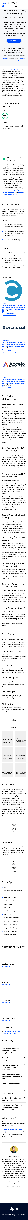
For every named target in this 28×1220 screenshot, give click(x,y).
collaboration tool (14, 69)
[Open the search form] (3, 6)
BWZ (21, 1214)
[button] (14, 1050)
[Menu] (16, 6)
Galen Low (15, 46)
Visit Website (15, 40)
